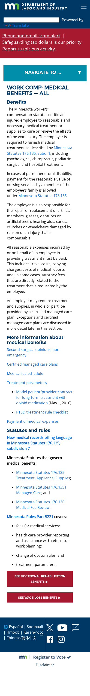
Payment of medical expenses (33, 421)
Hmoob (13, 632)
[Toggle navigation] (84, 6)
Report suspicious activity (28, 49)
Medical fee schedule (25, 373)
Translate (20, 25)
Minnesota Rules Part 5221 (30, 516)
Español (16, 626)
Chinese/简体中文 (21, 637)
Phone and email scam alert (31, 35)
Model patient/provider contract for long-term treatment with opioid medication (44, 397)
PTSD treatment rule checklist (42, 412)
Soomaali (35, 626)
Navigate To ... (42, 72)
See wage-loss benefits (37, 597)
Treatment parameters (27, 382)
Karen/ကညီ (34, 632)
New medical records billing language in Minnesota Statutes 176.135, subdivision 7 (39, 443)
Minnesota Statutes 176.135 (42, 195)
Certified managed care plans (32, 364)
